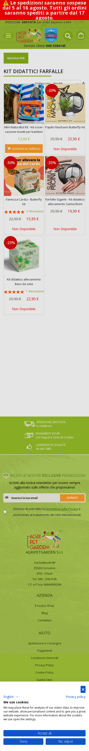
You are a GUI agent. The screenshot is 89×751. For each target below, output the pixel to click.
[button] (11, 697)
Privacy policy (76, 696)
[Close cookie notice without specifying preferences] (83, 689)
